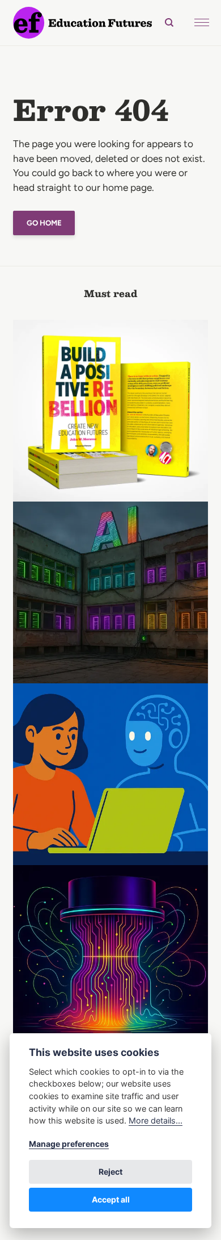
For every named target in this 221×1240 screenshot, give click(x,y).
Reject (110, 1171)
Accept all (111, 1199)
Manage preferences (69, 1144)
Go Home (44, 222)
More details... (155, 1120)
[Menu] (201, 22)
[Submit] (164, 22)
